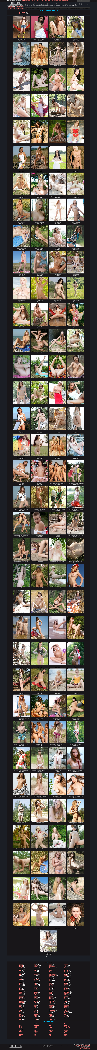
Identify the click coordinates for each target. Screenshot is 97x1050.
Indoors (36, 996)
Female (35, 969)
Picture (50, 1014)
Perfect (50, 1003)
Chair (35, 1035)
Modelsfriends (52, 974)
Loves (35, 1019)
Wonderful (66, 1012)
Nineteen (51, 984)
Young (65, 1015)
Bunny (65, 1032)
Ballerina (21, 980)
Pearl (50, 1002)
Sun (65, 997)
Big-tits (35, 1023)
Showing (66, 984)
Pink (50, 1016)
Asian (20, 976)
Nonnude (51, 985)
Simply (35, 1030)
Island (35, 998)
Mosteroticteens (53, 975)
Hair (35, 983)
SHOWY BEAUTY (39, 8)
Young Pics (40, 0)
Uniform (66, 1006)
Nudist (50, 991)
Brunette (21, 994)
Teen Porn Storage (63, 0)
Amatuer (21, 966)
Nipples (35, 1026)
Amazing (21, 967)
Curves (20, 1003)
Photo (50, 1008)
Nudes (50, 989)
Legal (35, 1007)
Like (35, 1012)
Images (35, 993)
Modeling (51, 971)
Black (20, 988)
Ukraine (66, 1003)
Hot (35, 989)
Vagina (65, 1007)
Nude (50, 988)
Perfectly (51, 1006)
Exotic (35, 966)
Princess (66, 964)
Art (19, 975)
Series (65, 976)
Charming (21, 998)
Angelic (20, 971)
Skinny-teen (67, 1027)
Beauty (20, 985)
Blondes (66, 1035)
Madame (51, 1030)
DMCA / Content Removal (85, 1048)
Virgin (65, 1008)
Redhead (66, 970)
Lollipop (36, 1015)
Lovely (35, 1017)
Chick (20, 1000)
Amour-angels (22, 1032)
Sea (65, 974)
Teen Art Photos (26, 0)
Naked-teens (37, 1028)
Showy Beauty (22, 13)
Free (35, 970)
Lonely (50, 1027)
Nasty (50, 978)
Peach (50, 1035)
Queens (66, 967)
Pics (50, 1012)
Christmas (21, 1001)
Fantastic (36, 967)
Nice (50, 983)
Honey (35, 987)
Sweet (65, 998)
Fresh (35, 971)
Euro (35, 964)
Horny (35, 988)
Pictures (51, 1015)
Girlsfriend (36, 979)
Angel (20, 970)
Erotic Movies (20, 6)
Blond (20, 989)
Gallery (35, 973)
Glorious (66, 1030)
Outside (51, 998)
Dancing (21, 1008)
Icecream (36, 992)
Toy (65, 1002)
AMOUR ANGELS (30, 8)
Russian (66, 973)
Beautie (20, 983)
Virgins (65, 1010)
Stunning (66, 996)
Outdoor (51, 996)
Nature (50, 980)
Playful (50, 1017)
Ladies (35, 1005)
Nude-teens (36, 1025)
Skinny (65, 987)
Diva (50, 1034)
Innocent (36, 997)
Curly (65, 1023)
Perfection (51, 1005)
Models (50, 973)
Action (20, 964)
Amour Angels (22, 12)
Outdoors (51, 997)
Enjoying (21, 1015)
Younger (66, 1016)
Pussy (65, 965)
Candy (20, 997)
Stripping (66, 993)
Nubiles (51, 987)
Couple (65, 1031)
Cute (20, 1005)
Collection (21, 1002)
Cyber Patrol (77, 1045)
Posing (50, 1019)
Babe (20, 978)
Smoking (66, 989)
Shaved (66, 980)
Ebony (50, 1026)
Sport (35, 1034)
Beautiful (21, 984)
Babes (20, 979)
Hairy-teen (66, 1026)
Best (20, 987)
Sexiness (66, 978)
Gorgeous (36, 982)
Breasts (20, 993)
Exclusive (36, 965)
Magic (50, 965)
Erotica (20, 1019)
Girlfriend (36, 976)
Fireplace (36, 1031)
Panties (50, 1031)
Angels (20, 973)
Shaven (66, 982)
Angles (20, 974)
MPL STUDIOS (48, 8)
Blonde (20, 991)
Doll (20, 1010)
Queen (65, 966)
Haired (35, 984)
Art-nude (51, 1023)
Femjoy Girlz (55, 0)
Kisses (35, 1002)
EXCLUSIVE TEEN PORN (75, 8)
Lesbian (36, 1011)
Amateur (21, 965)
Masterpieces (52, 966)
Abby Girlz (33, 0)
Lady (35, 1006)
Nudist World (47, 0)
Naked (50, 976)
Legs (35, 1008)
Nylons (50, 993)
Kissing (35, 1003)
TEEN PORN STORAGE (63, 8)
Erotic (20, 1017)
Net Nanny (82, 1045)
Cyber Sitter (87, 1045)
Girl (35, 975)
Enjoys (20, 1016)
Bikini (35, 1032)
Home (51, 956)
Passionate (51, 1001)
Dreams (20, 1011)
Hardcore (36, 985)
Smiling (66, 988)
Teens (65, 1001)
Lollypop (36, 1016)
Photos (50, 1011)
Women (66, 1011)
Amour (20, 969)
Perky (50, 1007)
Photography (52, 1010)
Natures (51, 982)
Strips (65, 994)
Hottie (35, 991)
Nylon (50, 992)
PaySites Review (11, 8)
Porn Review (20, 8)
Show (65, 983)
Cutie (20, 1006)
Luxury (50, 964)
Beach (20, 982)
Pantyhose (51, 1000)
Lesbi (35, 1010)
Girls (35, 978)
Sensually (66, 975)
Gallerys (36, 974)
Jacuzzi (35, 1000)
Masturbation (52, 967)
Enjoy (20, 1014)
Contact (88, 1047)
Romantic (66, 971)
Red (65, 969)
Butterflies (21, 996)
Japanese (36, 1001)
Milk (50, 969)
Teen (65, 1000)
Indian (35, 994)
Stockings (66, 992)
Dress (20, 1012)
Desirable (51, 1032)
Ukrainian (66, 1005)
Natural (50, 979)
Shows (65, 985)
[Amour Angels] (15, 4)
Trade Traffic (83, 1047)
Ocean (50, 994)
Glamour (36, 980)
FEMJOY (55, 8)
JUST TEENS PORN (86, 8)
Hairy (50, 1025)
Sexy (65, 979)
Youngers (66, 1017)
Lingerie (36, 1014)
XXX (65, 1014)
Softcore (66, 991)
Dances (20, 1007)
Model (50, 970)
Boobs (20, 992)
